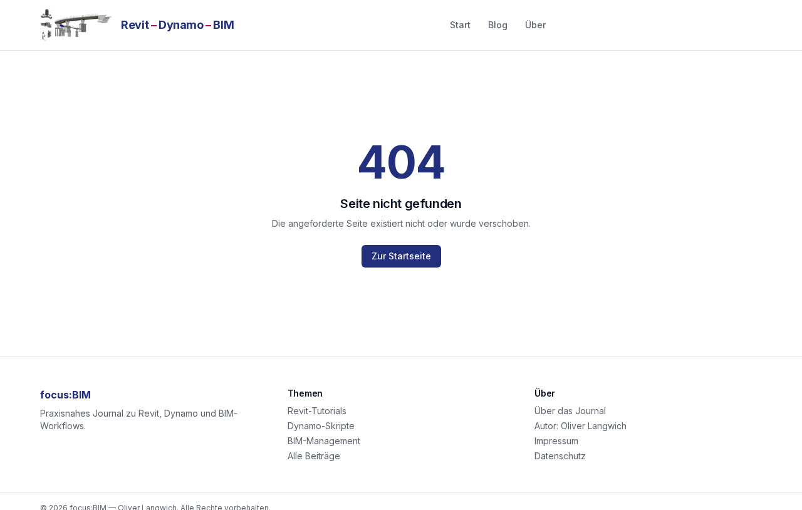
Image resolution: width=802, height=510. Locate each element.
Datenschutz (560, 455)
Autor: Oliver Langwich (580, 425)
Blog (498, 24)
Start (460, 24)
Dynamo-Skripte (321, 425)
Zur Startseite (401, 256)
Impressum (556, 440)
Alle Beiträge (314, 455)
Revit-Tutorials (317, 410)
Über (535, 24)
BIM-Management (324, 440)
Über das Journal (570, 410)
